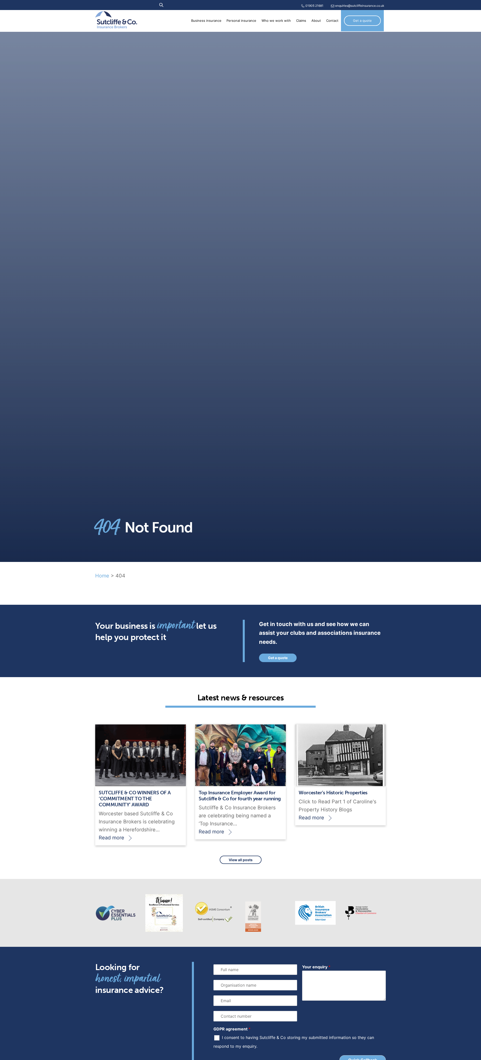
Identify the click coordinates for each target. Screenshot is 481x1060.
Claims (301, 20)
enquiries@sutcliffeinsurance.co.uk (359, 6)
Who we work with (276, 20)
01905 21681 (314, 6)
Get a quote (362, 21)
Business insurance (206, 20)
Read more (111, 838)
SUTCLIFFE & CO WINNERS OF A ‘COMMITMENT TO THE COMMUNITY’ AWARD (135, 799)
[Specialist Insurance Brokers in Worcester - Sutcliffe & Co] (116, 25)
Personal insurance (241, 20)
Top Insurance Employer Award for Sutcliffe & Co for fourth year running (240, 796)
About (316, 20)
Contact (332, 20)
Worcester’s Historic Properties (333, 793)
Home (102, 576)
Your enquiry (316, 966)
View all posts (241, 860)
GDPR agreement (232, 1028)
